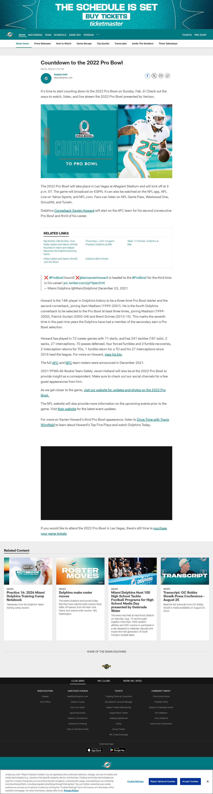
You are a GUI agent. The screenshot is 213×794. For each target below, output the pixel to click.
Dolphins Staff (60, 74)
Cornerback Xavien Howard (74, 210)
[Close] (207, 781)
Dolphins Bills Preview (97, 258)
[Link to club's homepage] (9, 34)
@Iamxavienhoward (94, 277)
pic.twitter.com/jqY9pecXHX (84, 283)
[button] (106, 469)
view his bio (113, 354)
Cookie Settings (135, 781)
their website (67, 409)
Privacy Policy (71, 790)
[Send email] (161, 77)
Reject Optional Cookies (163, 781)
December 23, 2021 (113, 288)
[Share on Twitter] (154, 77)
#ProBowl (56, 277)
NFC (68, 363)
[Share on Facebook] (147, 77)
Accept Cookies (190, 781)
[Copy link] (167, 76)
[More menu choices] (97, 34)
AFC (55, 363)
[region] (106, 782)
